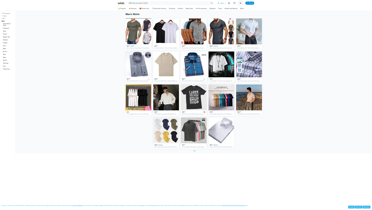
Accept (351, 207)
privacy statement (77, 205)
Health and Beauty (231, 9)
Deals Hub (145, 9)
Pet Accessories (201, 9)
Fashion (180, 9)
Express (133, 9)
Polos (4, 57)
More (242, 9)
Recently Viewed (160, 9)
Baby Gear (189, 9)
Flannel (5, 34)
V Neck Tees (6, 69)
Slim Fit (5, 60)
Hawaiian (5, 40)
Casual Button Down (7, 24)
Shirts (3, 21)
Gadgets (213, 9)
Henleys (5, 43)
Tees (4, 66)
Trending (172, 9)
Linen (4, 45)
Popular (123, 9)
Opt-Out (358, 207)
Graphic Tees (6, 37)
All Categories (6, 13)
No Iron (5, 51)
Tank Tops (5, 63)
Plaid (4, 54)
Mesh (4, 48)
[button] (222, 3)
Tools (220, 9)
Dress (4, 31)
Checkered (6, 28)
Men (4, 18)
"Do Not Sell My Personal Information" (233, 205)
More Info (366, 207)
